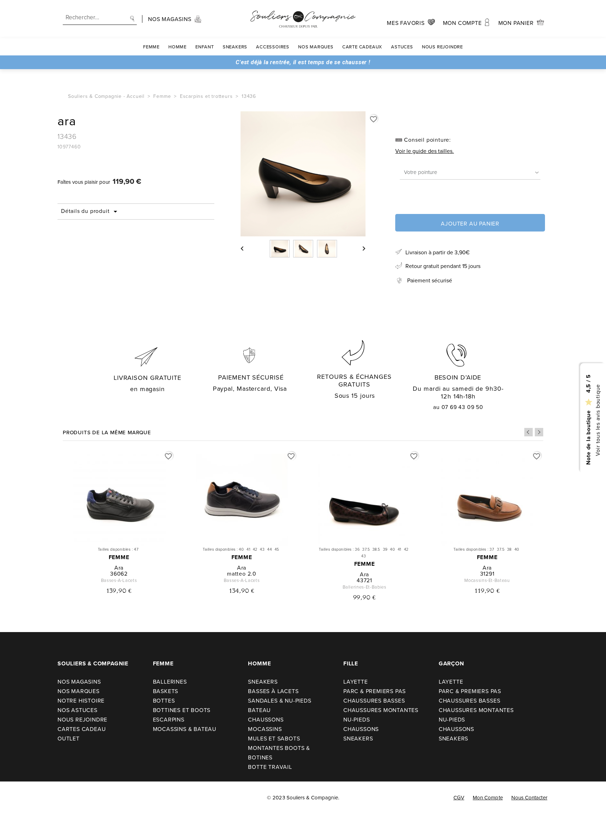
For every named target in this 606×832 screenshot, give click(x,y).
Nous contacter (529, 797)
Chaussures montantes (380, 710)
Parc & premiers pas (374, 691)
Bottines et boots (182, 710)
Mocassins (265, 729)
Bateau (259, 710)
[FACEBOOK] (14, 797)
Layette (355, 681)
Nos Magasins (79, 681)
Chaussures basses (374, 700)
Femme (151, 46)
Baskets (166, 691)
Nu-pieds (356, 719)
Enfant (204, 46)
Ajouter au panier (470, 223)
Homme (177, 46)
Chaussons (265, 719)
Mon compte (488, 797)
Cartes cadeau (82, 729)
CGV (458, 797)
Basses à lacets (273, 691)
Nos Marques (316, 46)
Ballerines (170, 681)
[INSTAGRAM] (28, 797)
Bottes (164, 700)
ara (118, 567)
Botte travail (270, 767)
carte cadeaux (362, 46)
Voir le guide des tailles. (424, 151)
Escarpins (168, 719)
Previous (528, 432)
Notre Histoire (81, 700)
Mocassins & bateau (184, 729)
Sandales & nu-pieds (279, 700)
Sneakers (235, 46)
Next (539, 432)
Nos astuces (77, 710)
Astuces (402, 46)
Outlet (69, 738)
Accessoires (272, 46)
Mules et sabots (274, 738)
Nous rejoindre (442, 46)
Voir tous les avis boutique (597, 420)
